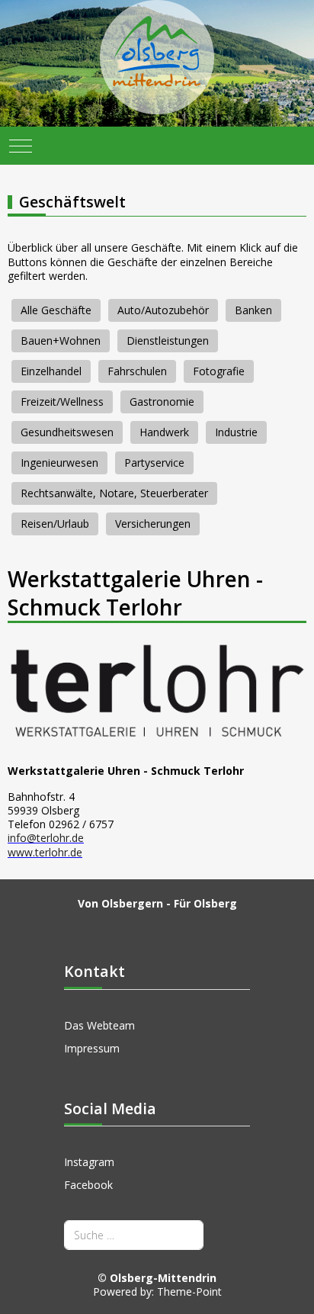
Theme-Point (189, 1291)
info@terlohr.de (46, 837)
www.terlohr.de (45, 852)
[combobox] (133, 1235)
